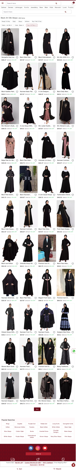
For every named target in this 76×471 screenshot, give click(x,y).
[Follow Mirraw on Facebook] (30, 448)
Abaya (20, 21)
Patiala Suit (44, 423)
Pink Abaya (68, 436)
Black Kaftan (44, 427)
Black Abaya (68, 431)
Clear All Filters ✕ (32, 25)
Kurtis (26, 7)
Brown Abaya (44, 436)
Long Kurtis (55, 423)
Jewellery (34, 7)
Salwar (3, 7)
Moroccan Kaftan (20, 427)
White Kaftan (56, 427)
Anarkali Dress (43, 431)
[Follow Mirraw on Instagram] (37, 448)
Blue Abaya (7, 431)
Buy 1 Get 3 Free (36, 21)
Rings (7, 423)
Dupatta (19, 423)
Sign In (38, 454)
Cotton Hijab (20, 431)
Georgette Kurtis (68, 423)
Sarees (10, 7)
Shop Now (11, 52)
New (41, 7)
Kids (51, 7)
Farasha (31, 427)
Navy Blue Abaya (56, 436)
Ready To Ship (6, 21)
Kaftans (27, 21)
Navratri (58, 7)
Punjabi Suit (31, 423)
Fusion (71, 7)
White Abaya (8, 436)
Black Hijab (68, 427)
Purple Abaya (20, 436)
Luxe (64, 7)
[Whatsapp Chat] (74, 351)
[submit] (65, 12)
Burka (32, 431)
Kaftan (8, 427)
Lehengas (18, 7)
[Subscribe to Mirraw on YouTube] (44, 448)
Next (37, 409)
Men (46, 7)
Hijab (14, 21)
